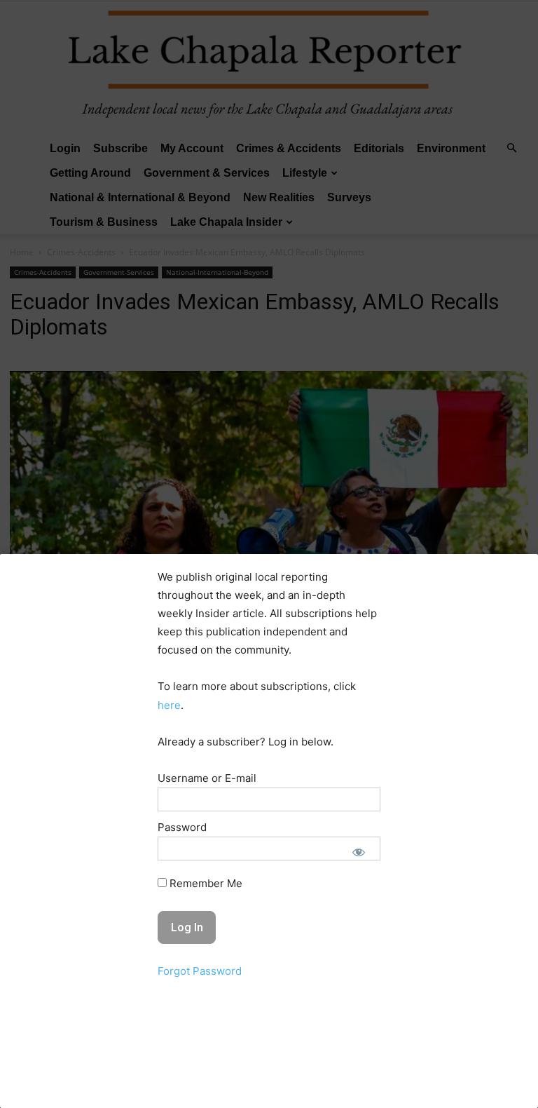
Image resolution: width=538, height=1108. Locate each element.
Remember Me (204, 883)
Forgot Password (200, 971)
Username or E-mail (207, 778)
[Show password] (358, 852)
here (169, 705)
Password (182, 827)
